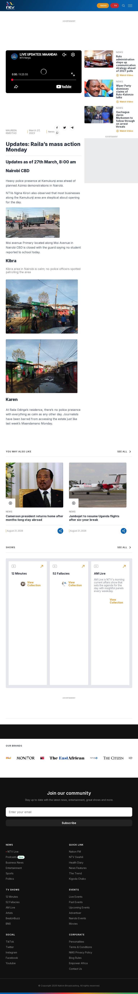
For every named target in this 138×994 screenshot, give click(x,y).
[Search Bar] (123, 5)
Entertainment (14, 867)
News (51, 131)
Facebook (12, 957)
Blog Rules (75, 957)
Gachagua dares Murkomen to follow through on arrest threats (125, 119)
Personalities (76, 941)
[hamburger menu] (130, 6)
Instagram (11, 952)
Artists (9, 912)
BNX (8, 923)
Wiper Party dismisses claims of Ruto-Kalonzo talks (125, 91)
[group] (6, 758)
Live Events (75, 896)
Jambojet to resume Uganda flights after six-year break (94, 518)
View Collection (34, 584)
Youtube (11, 963)
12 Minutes (19, 573)
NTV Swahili (76, 856)
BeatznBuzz (13, 918)
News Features (78, 867)
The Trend (75, 873)
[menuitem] (100, 918)
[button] (128, 6)
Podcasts (14, 856)
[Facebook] (57, 127)
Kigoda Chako (77, 878)
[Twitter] (64, 127)
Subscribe (69, 823)
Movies (73, 923)
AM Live (99, 573)
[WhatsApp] (57, 133)
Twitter (10, 947)
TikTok (10, 941)
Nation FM (75, 851)
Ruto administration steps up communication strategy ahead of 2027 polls (126, 63)
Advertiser (75, 912)
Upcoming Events (79, 907)
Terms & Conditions (80, 947)
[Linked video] (98, 59)
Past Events (76, 902)
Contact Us (75, 968)
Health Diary (76, 862)
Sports (9, 873)
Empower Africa (78, 963)
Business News (15, 862)
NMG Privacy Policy (80, 952)
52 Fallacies (61, 573)
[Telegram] (72, 127)
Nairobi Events (77, 918)
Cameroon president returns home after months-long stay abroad (34, 518)
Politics (10, 878)
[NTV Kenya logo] (10, 5)
